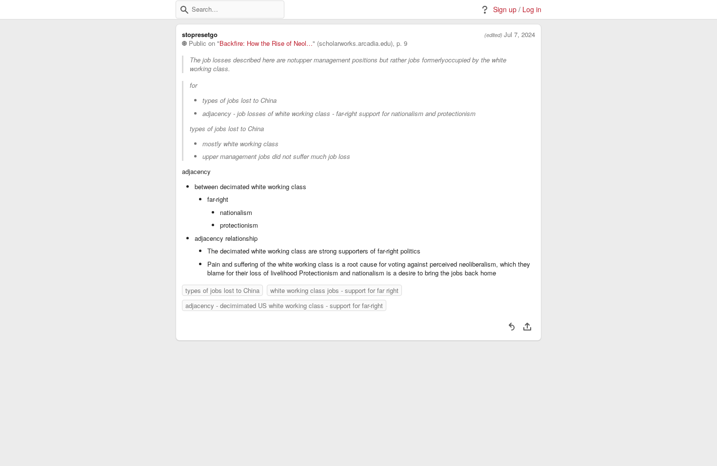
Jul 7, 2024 (519, 34)
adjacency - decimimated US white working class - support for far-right (284, 305)
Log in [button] (531, 9)
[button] (184, 10)
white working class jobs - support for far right (334, 290)
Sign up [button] (505, 9)
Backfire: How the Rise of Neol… (266, 43)
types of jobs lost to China (222, 290)
